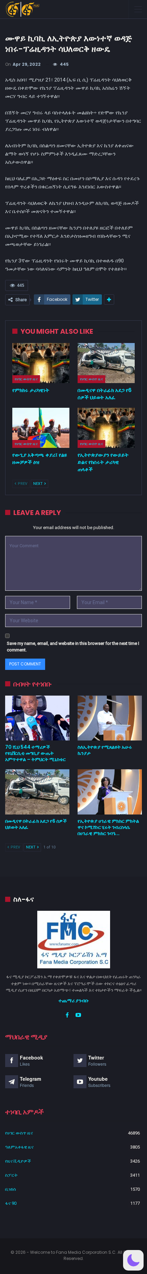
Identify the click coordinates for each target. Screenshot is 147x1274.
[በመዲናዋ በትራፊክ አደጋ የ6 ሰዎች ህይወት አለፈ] (106, 363)
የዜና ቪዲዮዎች (18, 1161)
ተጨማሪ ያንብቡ (73, 1000)
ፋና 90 (10, 1203)
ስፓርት (11, 1175)
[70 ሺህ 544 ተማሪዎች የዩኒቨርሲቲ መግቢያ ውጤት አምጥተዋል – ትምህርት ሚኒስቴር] (37, 718)
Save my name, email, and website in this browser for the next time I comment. (73, 647)
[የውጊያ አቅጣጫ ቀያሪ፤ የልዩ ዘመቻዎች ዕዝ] (40, 428)
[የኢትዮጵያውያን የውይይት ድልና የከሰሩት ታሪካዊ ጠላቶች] (106, 428)
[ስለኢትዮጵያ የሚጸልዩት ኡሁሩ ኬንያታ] (110, 718)
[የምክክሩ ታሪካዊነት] (40, 363)
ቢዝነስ (10, 1189)
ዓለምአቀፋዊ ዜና (19, 1147)
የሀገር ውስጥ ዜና (26, 379)
